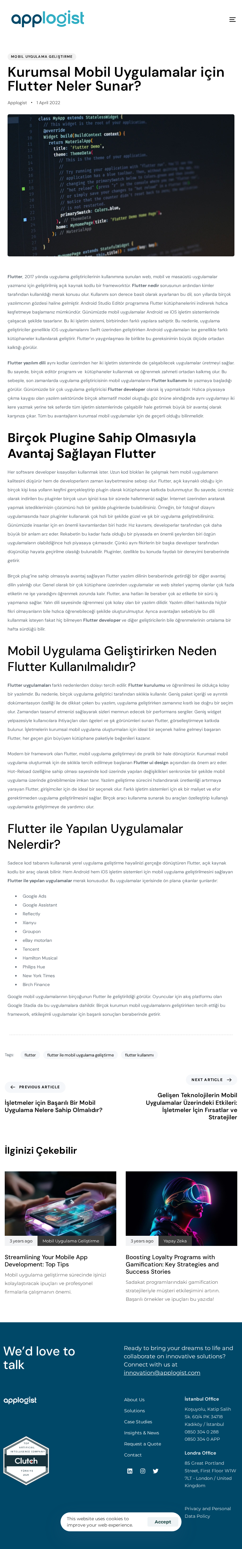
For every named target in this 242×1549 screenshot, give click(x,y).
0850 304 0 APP (202, 1439)
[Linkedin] (129, 1471)
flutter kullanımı (139, 1055)
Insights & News (141, 1433)
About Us (134, 1399)
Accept (163, 1522)
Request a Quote (142, 1444)
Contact (133, 1455)
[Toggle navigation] (197, 19)
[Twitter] (155, 1471)
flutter (30, 1055)
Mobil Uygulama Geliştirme (42, 56)
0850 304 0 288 (202, 1432)
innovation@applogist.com (162, 1372)
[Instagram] (142, 1471)
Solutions (134, 1411)
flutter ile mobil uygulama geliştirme (80, 1055)
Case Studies (138, 1422)
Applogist (17, 102)
